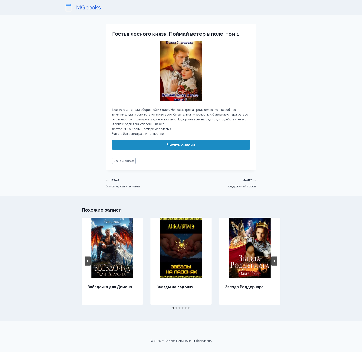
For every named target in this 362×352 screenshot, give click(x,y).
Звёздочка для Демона (110, 287)
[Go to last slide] (88, 261)
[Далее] (274, 261)
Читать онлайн (181, 145)
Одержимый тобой (242, 183)
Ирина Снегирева (124, 160)
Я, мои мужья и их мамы (123, 183)
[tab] (173, 308)
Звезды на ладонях (174, 287)
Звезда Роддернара (244, 287)
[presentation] (112, 248)
